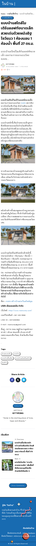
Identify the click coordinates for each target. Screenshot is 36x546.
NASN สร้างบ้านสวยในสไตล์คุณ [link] (19, 301)
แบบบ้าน (16, 354)
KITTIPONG (10, 64)
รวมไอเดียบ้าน (12, 14)
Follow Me (18, 406)
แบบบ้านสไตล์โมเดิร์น (23, 358)
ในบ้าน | (8, 4)
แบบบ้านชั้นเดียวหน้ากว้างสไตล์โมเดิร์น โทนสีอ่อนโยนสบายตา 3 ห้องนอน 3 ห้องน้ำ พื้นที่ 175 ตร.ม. (24, 448)
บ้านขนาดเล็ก (6, 354)
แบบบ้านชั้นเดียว (7, 358)
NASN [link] (23, 103)
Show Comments (18, 485)
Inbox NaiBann (29, 533)
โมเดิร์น (4, 363)
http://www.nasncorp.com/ (20, 310)
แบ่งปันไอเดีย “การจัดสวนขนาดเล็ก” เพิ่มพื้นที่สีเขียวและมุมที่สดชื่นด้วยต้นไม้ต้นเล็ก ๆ (24, 466)
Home (3, 14)
